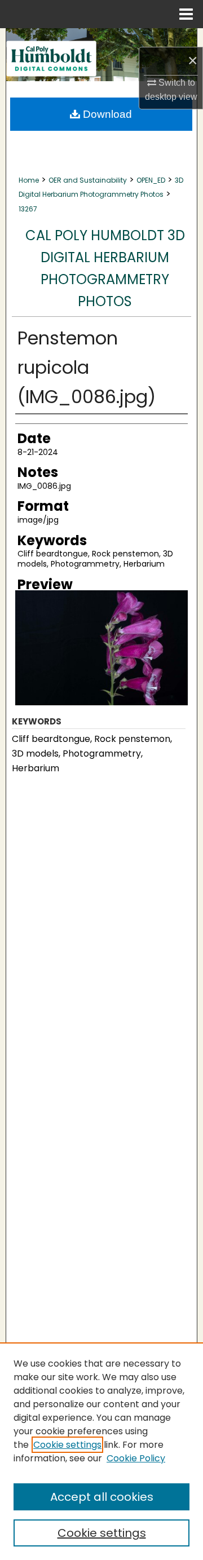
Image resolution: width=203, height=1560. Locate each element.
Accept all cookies (101, 1497)
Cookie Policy (136, 1458)
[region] (101, 1451)
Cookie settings (67, 1444)
